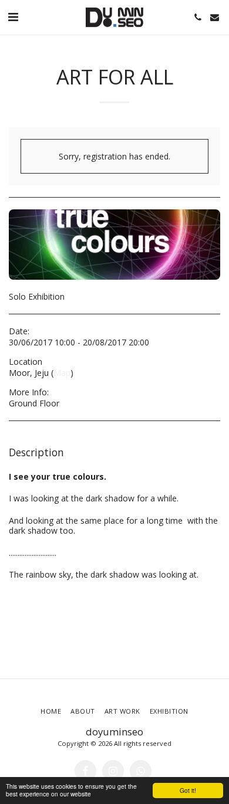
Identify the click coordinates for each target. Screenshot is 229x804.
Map (61, 372)
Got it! (188, 790)
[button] (13, 17)
